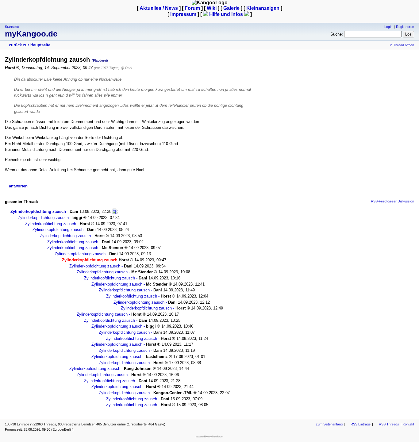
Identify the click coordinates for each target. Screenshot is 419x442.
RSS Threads (389, 424)
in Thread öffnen (402, 45)
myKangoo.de (31, 33)
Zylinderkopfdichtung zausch (38, 211)
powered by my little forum (209, 436)
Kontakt (408, 424)
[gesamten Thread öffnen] (115, 211)
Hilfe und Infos (226, 14)
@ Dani (126, 68)
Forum (192, 8)
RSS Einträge (361, 424)
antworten (18, 186)
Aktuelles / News (159, 8)
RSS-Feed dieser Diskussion (392, 201)
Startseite (12, 27)
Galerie (231, 8)
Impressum (183, 14)
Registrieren (405, 27)
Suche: (336, 34)
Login (388, 27)
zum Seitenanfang (329, 424)
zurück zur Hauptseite (29, 45)
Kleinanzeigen (262, 8)
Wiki (212, 8)
